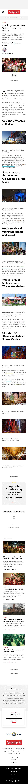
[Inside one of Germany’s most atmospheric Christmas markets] (14, 617)
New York (8, 381)
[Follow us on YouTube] (18, 781)
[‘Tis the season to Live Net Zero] (14, 587)
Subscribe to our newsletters (14, 720)
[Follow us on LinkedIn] (21, 781)
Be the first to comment (13, 527)
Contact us (14, 777)
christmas (7, 512)
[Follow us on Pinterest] (15, 781)
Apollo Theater (15, 155)
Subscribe (18, 498)
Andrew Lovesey (8, 53)
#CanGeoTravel (17, 384)
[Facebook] (12, 75)
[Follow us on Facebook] (6, 781)
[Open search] (3, 12)
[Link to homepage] (14, 12)
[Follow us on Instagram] (12, 781)
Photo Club (14, 759)
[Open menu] (25, 12)
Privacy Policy (14, 774)
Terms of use (14, 771)
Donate (9, 498)
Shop (14, 502)
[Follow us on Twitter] (9, 781)
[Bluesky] (16, 75)
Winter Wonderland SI (20, 321)
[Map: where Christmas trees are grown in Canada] (14, 649)
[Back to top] (14, 517)
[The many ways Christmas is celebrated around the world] (14, 556)
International (19, 512)
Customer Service (14, 757)
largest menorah (18, 220)
